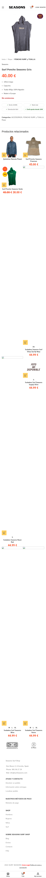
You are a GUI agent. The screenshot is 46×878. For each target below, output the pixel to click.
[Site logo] (17, 7)
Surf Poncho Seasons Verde (12, 189)
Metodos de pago (12, 803)
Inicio (4, 59)
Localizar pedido (12, 791)
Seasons (5, 64)
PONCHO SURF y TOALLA (24, 59)
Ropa (10, 59)
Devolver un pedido (13, 783)
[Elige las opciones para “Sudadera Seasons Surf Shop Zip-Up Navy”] (25, 342)
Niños (8, 823)
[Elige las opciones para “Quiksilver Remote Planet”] (4, 155)
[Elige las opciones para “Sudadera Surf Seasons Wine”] (4, 723)
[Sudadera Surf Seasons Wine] (12, 636)
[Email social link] (23, 2)
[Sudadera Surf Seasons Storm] (33, 636)
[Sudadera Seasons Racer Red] (12, 445)
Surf (7, 827)
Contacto (9, 847)
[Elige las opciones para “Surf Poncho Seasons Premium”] (25, 155)
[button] (4, 185)
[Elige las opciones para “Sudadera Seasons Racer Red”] (4, 532)
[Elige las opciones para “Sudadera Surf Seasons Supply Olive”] (25, 375)
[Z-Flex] (33, 745)
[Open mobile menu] (3, 7)
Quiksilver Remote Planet (12, 159)
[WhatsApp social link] (26, 2)
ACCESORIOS (16, 117)
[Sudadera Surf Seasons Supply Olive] (33, 367)
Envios (8, 843)
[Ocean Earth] (12, 745)
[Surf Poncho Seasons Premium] (33, 146)
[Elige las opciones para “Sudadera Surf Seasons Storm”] (25, 723)
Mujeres (9, 819)
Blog (7, 838)
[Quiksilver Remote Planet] (12, 146)
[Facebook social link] (19, 2)
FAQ (7, 851)
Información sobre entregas (16, 787)
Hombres (9, 814)
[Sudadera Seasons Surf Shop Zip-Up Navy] (33, 255)
